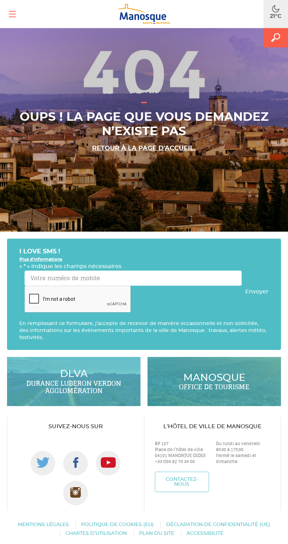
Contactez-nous (182, 482)
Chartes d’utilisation (96, 533)
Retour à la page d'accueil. (144, 148)
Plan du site (156, 533)
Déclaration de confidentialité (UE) (218, 524)
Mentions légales (43, 524)
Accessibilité (204, 533)
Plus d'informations (40, 259)
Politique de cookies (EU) (117, 524)
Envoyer (257, 291)
